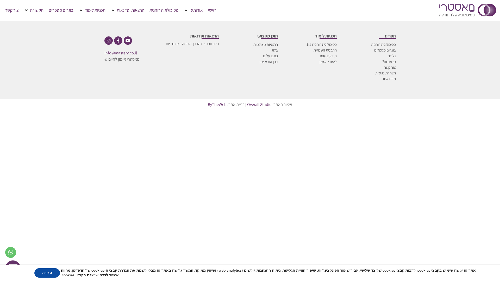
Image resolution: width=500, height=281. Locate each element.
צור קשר (390, 67)
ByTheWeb (217, 104)
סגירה (47, 272)
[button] (193, 10)
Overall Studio (259, 104)
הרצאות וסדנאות (204, 36)
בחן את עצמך (268, 61)
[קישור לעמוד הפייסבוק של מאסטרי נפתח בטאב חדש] (118, 40)
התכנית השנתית (325, 50)
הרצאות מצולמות (265, 44)
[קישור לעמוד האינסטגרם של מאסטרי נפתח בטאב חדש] (108, 40)
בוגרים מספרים (385, 50)
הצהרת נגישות (385, 73)
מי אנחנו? (389, 61)
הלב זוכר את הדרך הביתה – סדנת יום (192, 43)
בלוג (275, 50)
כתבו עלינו (270, 55)
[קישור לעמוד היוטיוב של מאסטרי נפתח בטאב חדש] (128, 40)
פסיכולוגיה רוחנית (383, 44)
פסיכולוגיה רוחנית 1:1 (322, 44)
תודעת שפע (328, 55)
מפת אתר (389, 78)
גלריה (392, 55)
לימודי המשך (327, 61)
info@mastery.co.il (120, 53)
